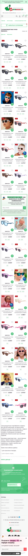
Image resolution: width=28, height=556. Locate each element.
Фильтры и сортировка (15, 25)
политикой (22, 210)
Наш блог (3, 505)
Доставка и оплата (18, 500)
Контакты (3, 513)
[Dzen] (12, 536)
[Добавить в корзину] (12, 52)
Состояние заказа (5, 510)
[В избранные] (12, 40)
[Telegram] (19, 517)
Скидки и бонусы (18, 502)
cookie (14, 553)
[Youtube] (18, 536)
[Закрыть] (26, 2)
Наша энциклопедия (19, 505)
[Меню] (2, 16)
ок (17, 553)
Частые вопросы (5, 508)
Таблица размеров (18, 508)
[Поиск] (17, 16)
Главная (3, 20)
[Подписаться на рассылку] (25, 549)
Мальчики (9, 34)
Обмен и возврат (5, 502)
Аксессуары (10, 20)
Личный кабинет (5, 500)
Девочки (3, 34)
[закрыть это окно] (26, 538)
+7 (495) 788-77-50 (13, 517)
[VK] (15, 536)
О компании (17, 510)
